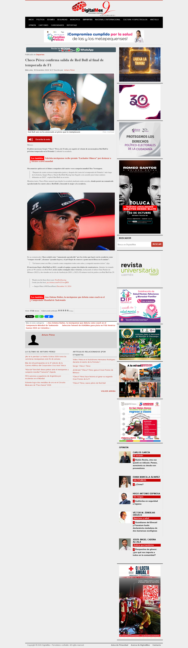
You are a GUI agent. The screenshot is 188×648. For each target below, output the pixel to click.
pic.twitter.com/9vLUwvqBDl (58, 282)
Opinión (32, 25)
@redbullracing (60, 280)
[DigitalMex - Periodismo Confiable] (94, 9)
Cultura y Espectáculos (135, 19)
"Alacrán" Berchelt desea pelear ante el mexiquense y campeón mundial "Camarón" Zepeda (47, 370)
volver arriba (108, 391)
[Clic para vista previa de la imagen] (71, 102)
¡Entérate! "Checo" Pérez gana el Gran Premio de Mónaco (93, 371)
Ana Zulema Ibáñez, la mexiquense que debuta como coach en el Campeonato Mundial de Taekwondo (68, 299)
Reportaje (72, 25)
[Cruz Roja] (139, 601)
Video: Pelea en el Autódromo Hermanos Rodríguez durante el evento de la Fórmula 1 (94, 360)
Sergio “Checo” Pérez (81, 366)
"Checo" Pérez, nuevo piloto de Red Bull (89, 383)
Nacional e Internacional (107, 19)
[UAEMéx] (139, 268)
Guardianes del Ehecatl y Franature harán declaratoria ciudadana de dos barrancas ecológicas (145, 526)
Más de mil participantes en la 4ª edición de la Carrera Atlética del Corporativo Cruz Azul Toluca (45, 364)
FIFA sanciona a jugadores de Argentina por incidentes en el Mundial (43, 377)
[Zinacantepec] (139, 342)
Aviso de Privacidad (119, 645)
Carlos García (141, 452)
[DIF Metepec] (139, 305)
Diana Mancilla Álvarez (146, 477)
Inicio (31, 19)
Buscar (157, 244)
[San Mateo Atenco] (139, 420)
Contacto (156, 645)
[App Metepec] (94, 35)
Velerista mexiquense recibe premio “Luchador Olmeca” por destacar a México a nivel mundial (71, 160)
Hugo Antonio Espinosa (146, 493)
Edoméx (51, 19)
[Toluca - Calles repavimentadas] (139, 379)
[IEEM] (139, 101)
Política (40, 19)
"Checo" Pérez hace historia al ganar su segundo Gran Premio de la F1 (93, 377)
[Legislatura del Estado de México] (139, 64)
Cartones (43, 25)
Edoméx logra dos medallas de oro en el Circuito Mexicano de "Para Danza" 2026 (45, 383)
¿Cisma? (139, 484)
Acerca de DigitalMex (140, 645)
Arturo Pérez (69, 70)
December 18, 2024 (64, 286)
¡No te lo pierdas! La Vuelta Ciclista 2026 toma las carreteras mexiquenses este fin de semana (45, 357)
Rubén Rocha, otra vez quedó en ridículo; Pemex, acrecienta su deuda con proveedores (145, 464)
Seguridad (62, 19)
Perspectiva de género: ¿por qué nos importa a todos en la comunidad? (145, 552)
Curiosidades (57, 25)
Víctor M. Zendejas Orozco (144, 514)
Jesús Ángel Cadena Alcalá (144, 540)
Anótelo (154, 19)
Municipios (75, 19)
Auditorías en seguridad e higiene (145, 502)
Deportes (87, 19)
